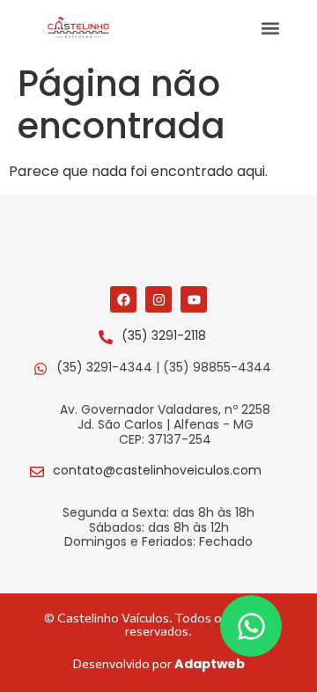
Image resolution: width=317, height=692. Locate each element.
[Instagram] (158, 299)
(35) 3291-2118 (164, 335)
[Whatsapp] (251, 626)
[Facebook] (123, 299)
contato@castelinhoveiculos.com (157, 470)
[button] (270, 27)
